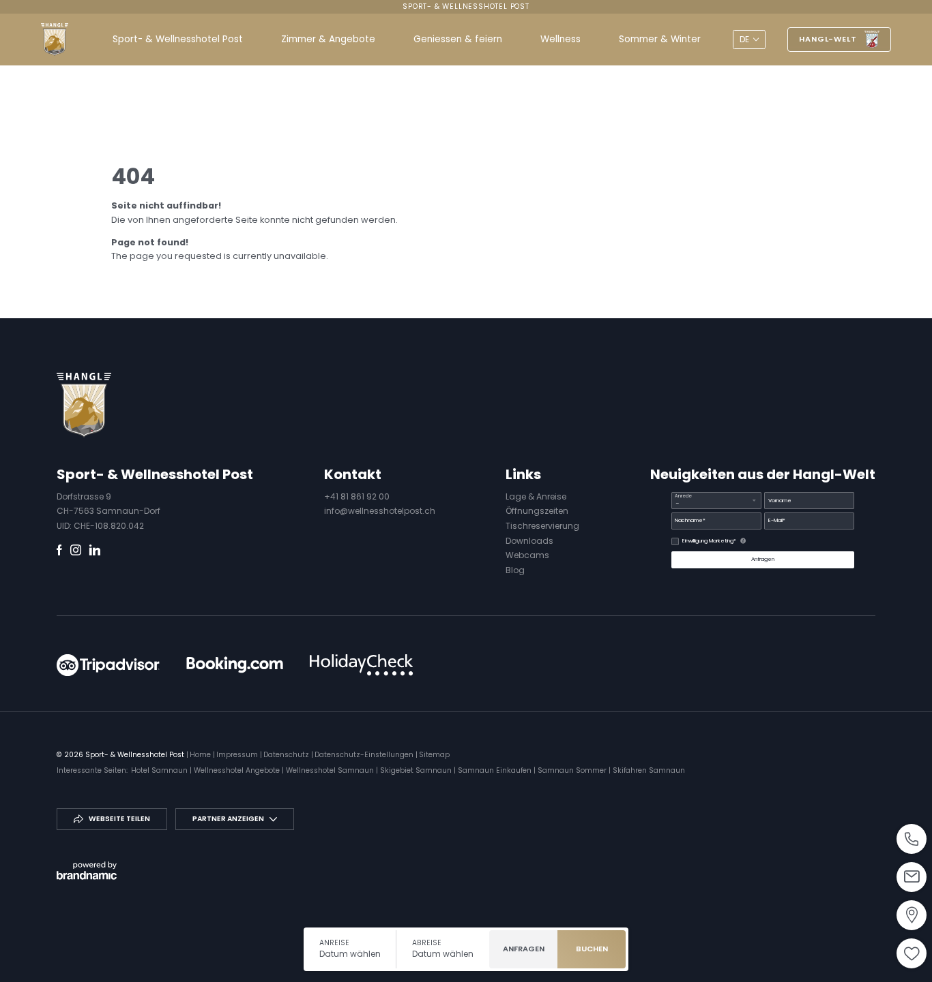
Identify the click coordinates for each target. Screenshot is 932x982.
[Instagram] (75, 549)
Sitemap (434, 755)
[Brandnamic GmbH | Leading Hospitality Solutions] (87, 870)
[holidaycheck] (361, 665)
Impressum (238, 755)
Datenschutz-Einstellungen (365, 755)
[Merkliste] (912, 953)
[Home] (54, 39)
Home (201, 755)
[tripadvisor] (108, 665)
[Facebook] (59, 549)
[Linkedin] (94, 549)
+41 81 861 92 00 (357, 496)
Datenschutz (287, 755)
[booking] (234, 665)
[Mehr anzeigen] (912, 839)
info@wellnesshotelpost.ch (379, 511)
